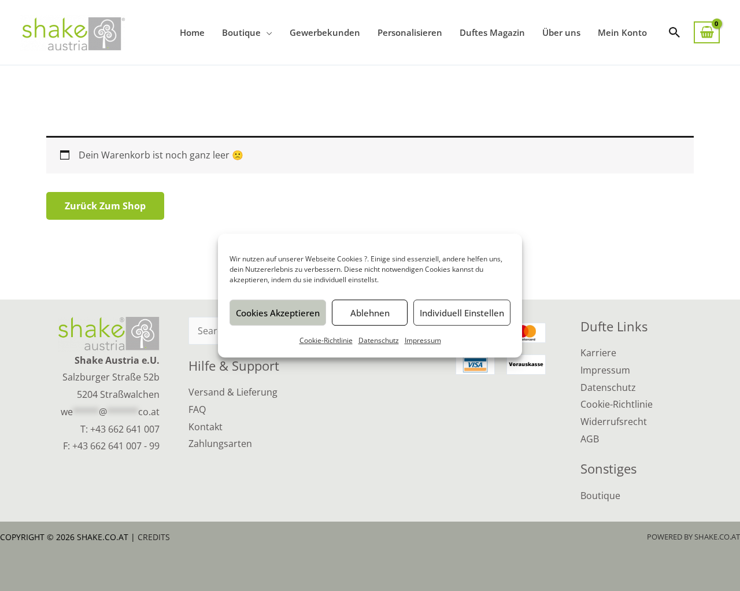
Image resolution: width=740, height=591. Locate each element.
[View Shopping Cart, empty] (707, 32)
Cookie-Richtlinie (326, 340)
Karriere (598, 352)
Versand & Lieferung (233, 392)
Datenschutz (378, 340)
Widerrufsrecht (613, 421)
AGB (589, 439)
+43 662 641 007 (125, 429)
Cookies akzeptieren (278, 313)
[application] (266, 32)
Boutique (600, 495)
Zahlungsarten (220, 443)
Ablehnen (370, 313)
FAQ (197, 409)
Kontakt (205, 426)
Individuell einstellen (462, 313)
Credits (154, 536)
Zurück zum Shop (105, 206)
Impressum (423, 340)
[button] (674, 32)
